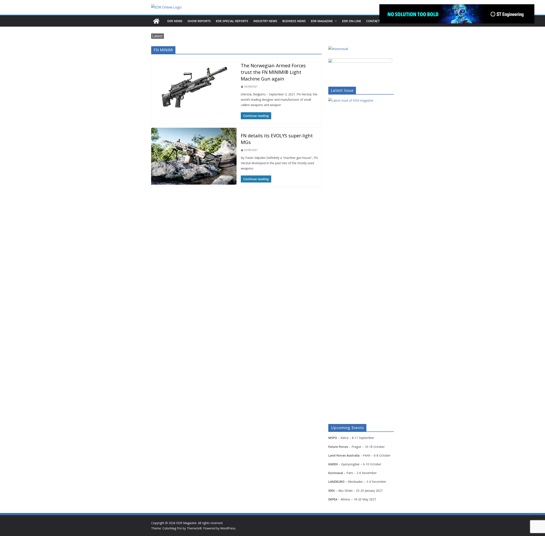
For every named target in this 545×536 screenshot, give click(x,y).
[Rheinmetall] (338, 49)
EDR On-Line (351, 21)
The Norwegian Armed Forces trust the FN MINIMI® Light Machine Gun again (273, 72)
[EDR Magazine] (156, 21)
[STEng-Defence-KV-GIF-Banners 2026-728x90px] (456, 13)
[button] (335, 21)
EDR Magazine (322, 21)
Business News (294, 21)
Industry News (265, 21)
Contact (373, 21)
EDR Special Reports (232, 21)
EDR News (174, 21)
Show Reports (199, 21)
